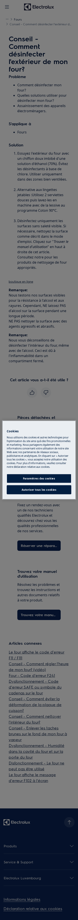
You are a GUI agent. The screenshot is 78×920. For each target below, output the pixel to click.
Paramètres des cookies (39, 478)
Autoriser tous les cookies (39, 489)
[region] (39, 460)
